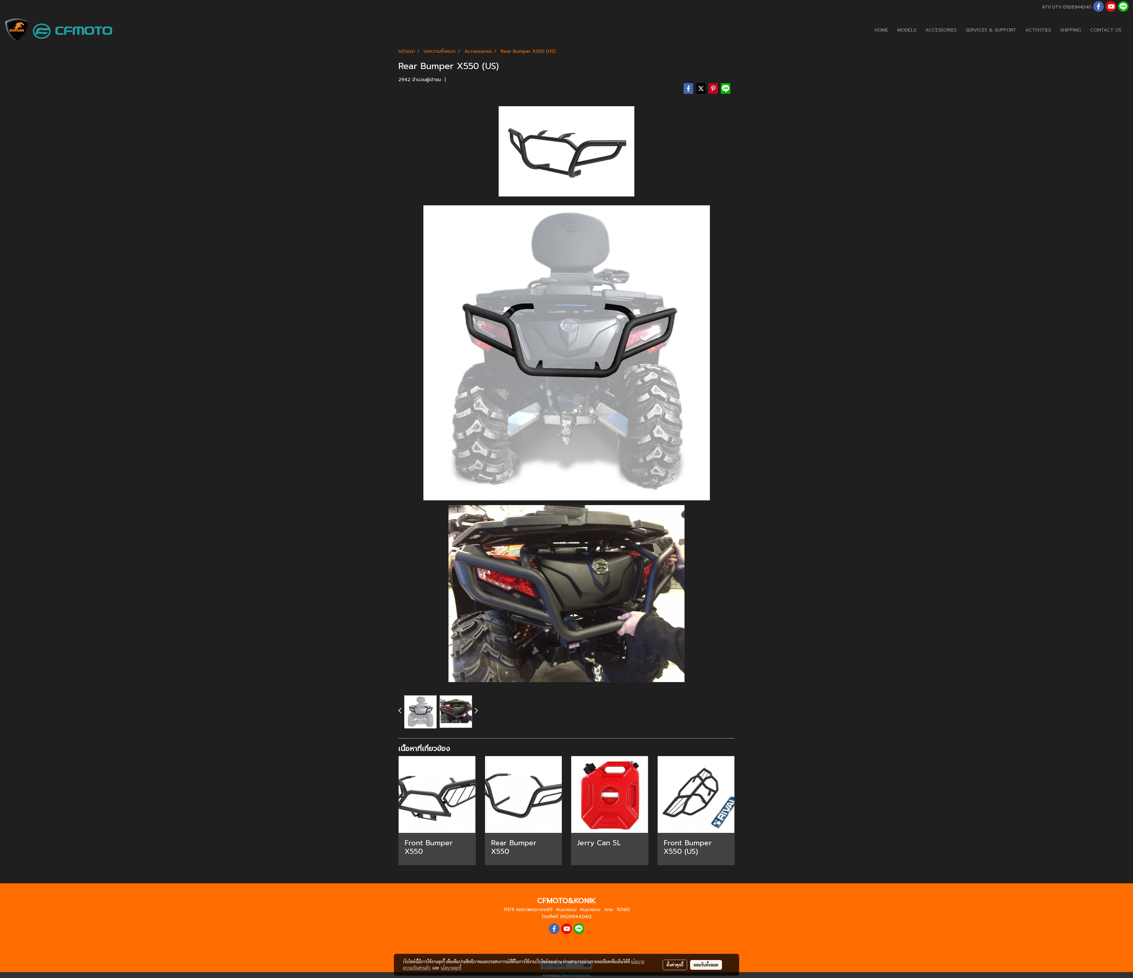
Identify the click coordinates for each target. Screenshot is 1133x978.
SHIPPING (1070, 30)
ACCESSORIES (941, 30)
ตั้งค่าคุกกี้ (675, 964)
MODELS (906, 30)
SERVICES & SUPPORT (991, 30)
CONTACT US (1105, 30)
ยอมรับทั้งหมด (706, 964)
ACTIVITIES (1038, 30)
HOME (881, 30)
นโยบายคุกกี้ (451, 967)
